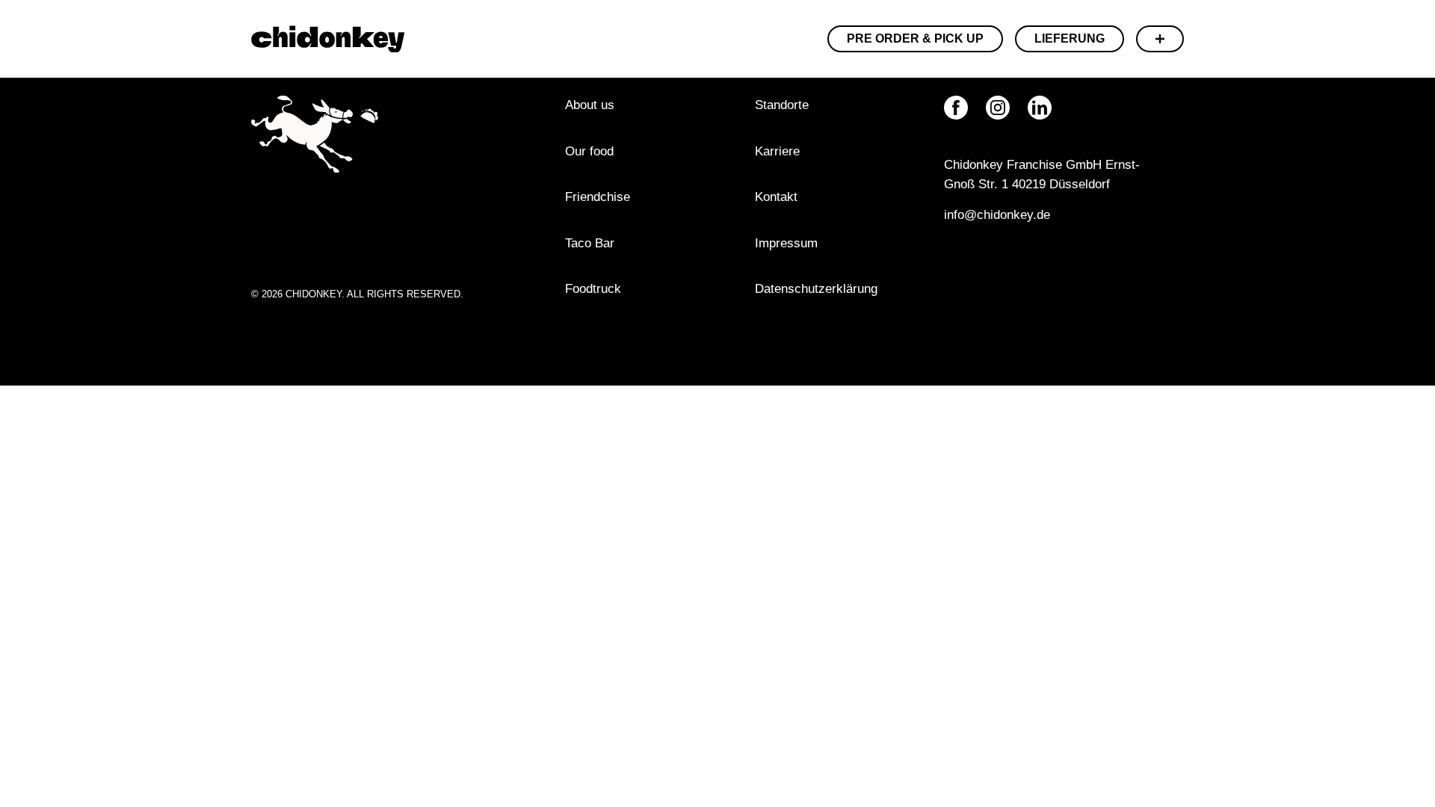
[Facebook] (956, 108)
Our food (589, 151)
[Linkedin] (1040, 108)
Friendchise (597, 197)
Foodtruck (593, 289)
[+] (1160, 38)
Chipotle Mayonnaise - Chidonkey (327, 38)
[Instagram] (998, 108)
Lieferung (1069, 38)
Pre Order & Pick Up (915, 38)
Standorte (782, 105)
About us (589, 105)
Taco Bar (589, 243)
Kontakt (776, 197)
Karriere (777, 151)
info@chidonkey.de (997, 215)
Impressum (788, 243)
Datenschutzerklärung (816, 289)
